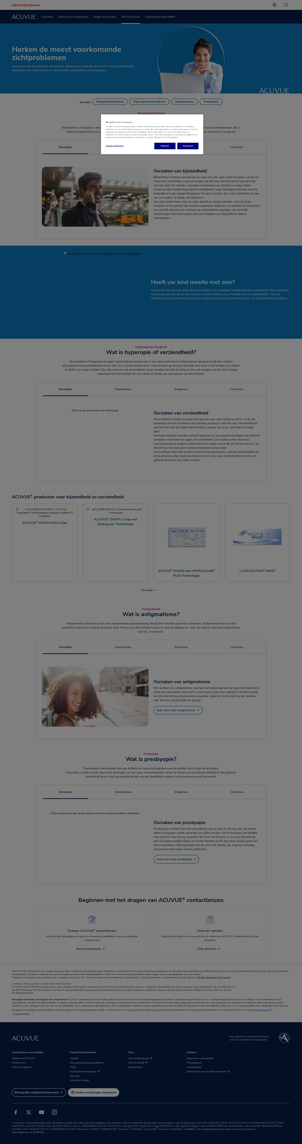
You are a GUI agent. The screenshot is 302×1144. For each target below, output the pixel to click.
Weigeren (165, 146)
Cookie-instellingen (115, 146)
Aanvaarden (188, 146)
